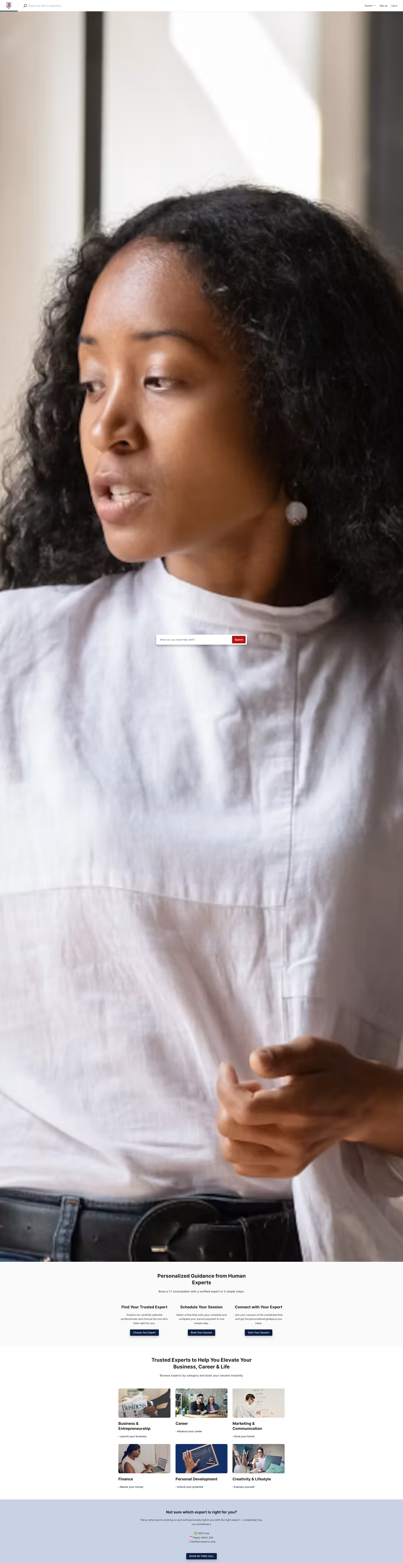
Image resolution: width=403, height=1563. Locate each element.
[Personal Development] (202, 1458)
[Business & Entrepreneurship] (144, 1403)
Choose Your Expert (144, 1332)
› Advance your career (189, 1431)
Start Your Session (258, 1332)
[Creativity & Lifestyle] (259, 1458)
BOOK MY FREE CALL (201, 1556)
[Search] (25, 5)
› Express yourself (243, 1486)
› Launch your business (132, 1436)
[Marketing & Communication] (259, 1403)
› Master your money (130, 1486)
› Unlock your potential (189, 1486)
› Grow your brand (243, 1436)
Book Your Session (201, 1332)
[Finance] (144, 1458)
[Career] (202, 1403)
